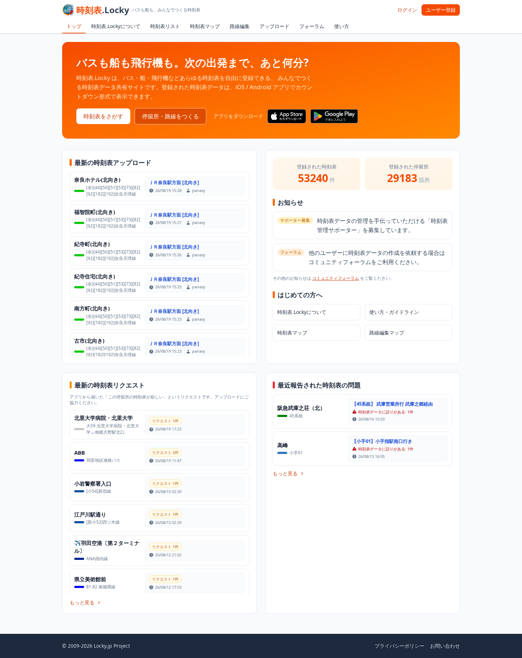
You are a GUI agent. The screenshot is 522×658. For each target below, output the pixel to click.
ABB (79, 452)
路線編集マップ (386, 332)
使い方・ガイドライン (394, 312)
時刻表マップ (205, 26)
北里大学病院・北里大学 (103, 417)
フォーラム (311, 26)
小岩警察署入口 (93, 483)
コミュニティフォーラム (335, 278)
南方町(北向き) (92, 308)
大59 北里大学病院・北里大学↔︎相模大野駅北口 (112, 429)
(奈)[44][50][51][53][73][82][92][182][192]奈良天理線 (113, 190)
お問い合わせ (445, 645)
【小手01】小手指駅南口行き (382, 441)
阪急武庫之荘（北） (301, 407)
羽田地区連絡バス (103, 460)
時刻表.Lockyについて (115, 26)
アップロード (274, 26)
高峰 (282, 445)
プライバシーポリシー (399, 645)
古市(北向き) (89, 340)
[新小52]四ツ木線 (103, 522)
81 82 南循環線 (100, 587)
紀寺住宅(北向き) (94, 276)
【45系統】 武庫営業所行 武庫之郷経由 (392, 404)
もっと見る (82, 602)
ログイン (407, 9)
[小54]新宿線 (98, 491)
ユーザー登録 (441, 9)
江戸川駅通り (90, 514)
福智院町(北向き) (94, 211)
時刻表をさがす (103, 116)
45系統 (296, 416)
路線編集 (240, 26)
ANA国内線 (97, 559)
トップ (73, 26)
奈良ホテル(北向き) (97, 179)
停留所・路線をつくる (170, 116)
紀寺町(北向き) (92, 243)
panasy (198, 190)
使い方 (341, 26)
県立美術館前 (90, 579)
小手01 (296, 453)
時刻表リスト (165, 26)
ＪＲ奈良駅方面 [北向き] (174, 182)
